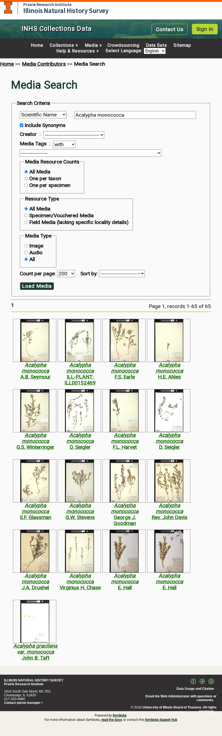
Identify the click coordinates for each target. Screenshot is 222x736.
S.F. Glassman (35, 517)
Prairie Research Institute (47, 4)
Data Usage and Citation (195, 689)
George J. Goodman (125, 520)
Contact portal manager (22, 703)
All (32, 259)
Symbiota (119, 715)
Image (36, 246)
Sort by (88, 273)
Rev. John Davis (169, 517)
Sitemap (182, 45)
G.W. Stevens (80, 517)
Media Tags (33, 144)
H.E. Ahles (169, 377)
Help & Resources (75, 51)
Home (37, 45)
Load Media (37, 286)
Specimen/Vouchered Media (61, 215)
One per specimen (49, 185)
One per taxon (45, 178)
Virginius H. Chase (80, 587)
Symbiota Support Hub (161, 720)
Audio (36, 252)
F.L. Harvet (125, 447)
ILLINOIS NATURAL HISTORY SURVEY (33, 680)
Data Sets (156, 45)
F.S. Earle (125, 377)
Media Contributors (44, 64)
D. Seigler (80, 447)
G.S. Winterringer (35, 447)
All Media (39, 172)
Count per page (37, 273)
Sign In (204, 29)
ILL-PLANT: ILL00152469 (80, 380)
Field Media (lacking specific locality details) (79, 222)
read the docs (111, 720)
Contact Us (170, 29)
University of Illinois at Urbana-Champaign (8, 8)
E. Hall (125, 587)
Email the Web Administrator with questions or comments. (181, 698)
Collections (62, 45)
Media (91, 45)
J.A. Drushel (35, 587)
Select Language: (125, 50)
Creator (28, 134)
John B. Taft (35, 658)
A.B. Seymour (35, 377)
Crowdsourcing (123, 45)
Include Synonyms (45, 125)
